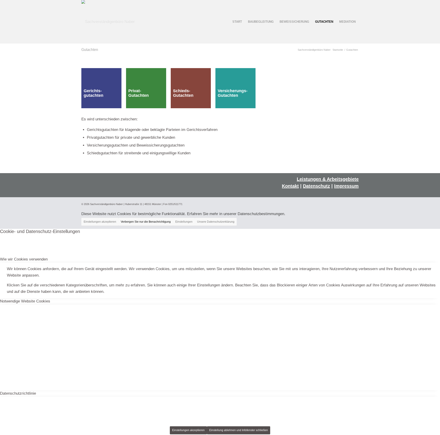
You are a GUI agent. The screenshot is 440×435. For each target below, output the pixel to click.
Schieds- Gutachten (183, 93)
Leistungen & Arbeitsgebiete (328, 179)
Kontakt (290, 185)
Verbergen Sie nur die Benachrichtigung (146, 221)
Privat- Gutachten (138, 93)
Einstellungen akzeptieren (100, 221)
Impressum (346, 185)
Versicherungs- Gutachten (233, 93)
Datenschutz (316, 185)
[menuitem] (237, 22)
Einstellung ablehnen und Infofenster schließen (238, 430)
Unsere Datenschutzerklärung (215, 221)
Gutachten (89, 50)
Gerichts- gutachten (93, 93)
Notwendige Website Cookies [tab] (25, 301)
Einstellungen (183, 221)
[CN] (108, 22)
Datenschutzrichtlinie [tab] (18, 393)
